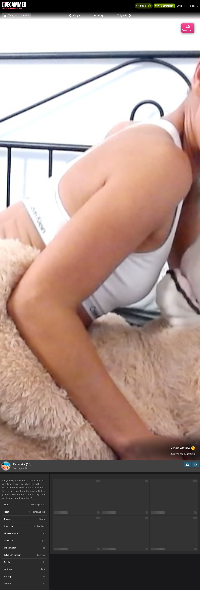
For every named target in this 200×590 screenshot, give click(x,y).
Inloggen (194, 6)
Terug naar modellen (18, 15)
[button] (181, 6)
